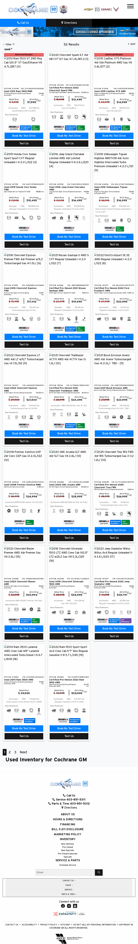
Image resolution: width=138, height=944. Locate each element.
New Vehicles (67, 844)
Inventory (68, 839)
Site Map (65, 925)
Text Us (24, 143)
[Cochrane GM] (32, 9)
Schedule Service (67, 865)
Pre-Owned (67, 847)
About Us (68, 814)
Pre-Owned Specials (67, 854)
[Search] (99, 872)
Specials (68, 857)
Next (23, 752)
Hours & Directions (67, 819)
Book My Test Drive (24, 135)
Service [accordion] (68, 890)
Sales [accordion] (68, 885)
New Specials (67, 850)
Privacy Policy (49, 925)
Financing (67, 824)
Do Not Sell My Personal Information (94, 925)
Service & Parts (68, 860)
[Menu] (130, 7)
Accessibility (29, 925)
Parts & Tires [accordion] (68, 894)
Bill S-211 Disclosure (68, 829)
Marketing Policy (67, 834)
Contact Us (12, 925)
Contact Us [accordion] (68, 881)
